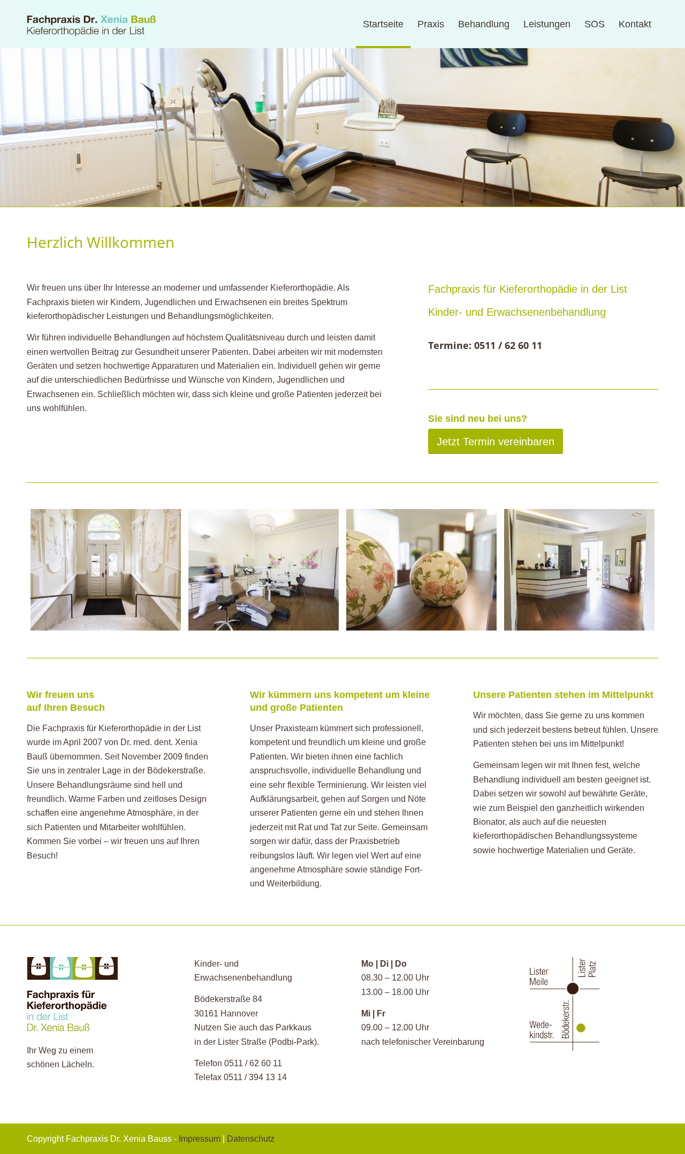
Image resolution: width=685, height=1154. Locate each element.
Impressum (199, 1138)
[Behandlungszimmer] (263, 569)
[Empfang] (579, 569)
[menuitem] (383, 24)
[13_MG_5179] (421, 569)
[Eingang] (106, 569)
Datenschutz (251, 1138)
